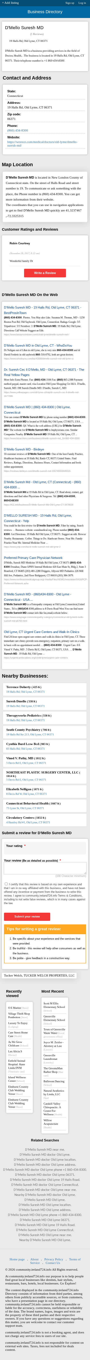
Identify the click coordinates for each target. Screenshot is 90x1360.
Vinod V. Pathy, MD (25, 758)
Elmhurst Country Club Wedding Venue (18, 1090)
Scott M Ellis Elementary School (54, 1007)
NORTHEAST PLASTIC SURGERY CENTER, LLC (43, 774)
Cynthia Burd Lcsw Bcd (27, 744)
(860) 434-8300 (17, 130)
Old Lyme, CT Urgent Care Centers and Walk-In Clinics (41, 632)
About (34, 1259)
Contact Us (53, 1263)
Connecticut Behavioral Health (33, 803)
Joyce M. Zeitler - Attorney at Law (53, 1046)
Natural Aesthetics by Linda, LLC (54, 1094)
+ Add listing (10, 2)
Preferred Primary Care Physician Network (33, 558)
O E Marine (18, 1007)
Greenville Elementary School (54, 1020)
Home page (17, 1259)
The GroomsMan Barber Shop (53, 1072)
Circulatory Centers (26, 817)
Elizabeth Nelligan (24, 789)
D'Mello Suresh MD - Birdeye (24, 449)
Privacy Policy (53, 1259)
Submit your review (27, 916)
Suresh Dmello (21, 701)
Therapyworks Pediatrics (28, 715)
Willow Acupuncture (51, 1124)
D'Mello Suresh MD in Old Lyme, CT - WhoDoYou (38, 345)
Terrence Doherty (23, 687)
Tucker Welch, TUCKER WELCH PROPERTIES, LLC (39, 975)
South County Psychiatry (28, 729)
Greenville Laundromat (50, 1059)
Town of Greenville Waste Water (54, 1033)
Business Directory (45, 11)
